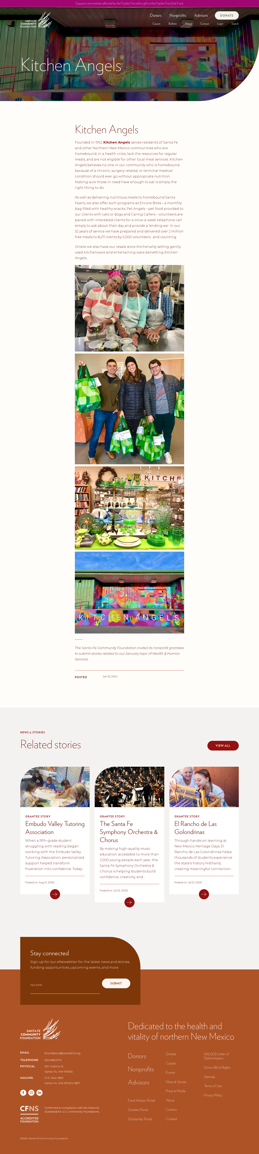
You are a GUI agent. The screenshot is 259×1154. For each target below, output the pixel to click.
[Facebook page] (23, 1093)
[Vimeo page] (39, 1093)
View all (223, 745)
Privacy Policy (213, 1095)
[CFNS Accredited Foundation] (29, 1114)
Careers (171, 1109)
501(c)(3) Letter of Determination (216, 1056)
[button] (156, 15)
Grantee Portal (138, 1110)
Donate (227, 15)
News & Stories (176, 1082)
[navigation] (36, 17)
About (188, 23)
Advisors (201, 15)
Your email (36, 985)
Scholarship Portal (140, 1119)
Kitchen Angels (117, 142)
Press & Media (175, 1091)
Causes (156, 23)
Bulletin (173, 23)
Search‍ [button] (235, 23)
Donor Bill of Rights (217, 1067)
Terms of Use (213, 1086)
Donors (155, 15)
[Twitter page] (31, 1093)
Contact (204, 23)
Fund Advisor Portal (141, 1100)
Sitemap (209, 1077)
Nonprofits (178, 15)
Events (170, 1072)
